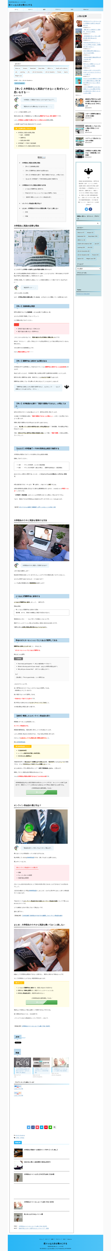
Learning (22, 72)
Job (16, 72)
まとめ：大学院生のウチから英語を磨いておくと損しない (39, 208)
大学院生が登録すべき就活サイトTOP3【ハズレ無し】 (41, 1150)
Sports (66, 72)
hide (44, 157)
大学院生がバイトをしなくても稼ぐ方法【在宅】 (36, 1026)
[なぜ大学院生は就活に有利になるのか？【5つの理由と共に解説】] (22, 1062)
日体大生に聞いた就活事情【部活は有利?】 (37, 1162)
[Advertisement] (41, 1110)
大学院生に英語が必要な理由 (30, 163)
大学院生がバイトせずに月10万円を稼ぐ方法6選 (39, 1174)
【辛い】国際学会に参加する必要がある (35, 170)
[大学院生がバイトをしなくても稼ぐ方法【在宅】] (60, 1062)
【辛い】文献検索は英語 (31, 166)
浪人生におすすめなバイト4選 (33, 1214)
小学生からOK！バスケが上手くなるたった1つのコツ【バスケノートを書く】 (92, 72)
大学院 (17, 1137)
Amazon (25, 68)
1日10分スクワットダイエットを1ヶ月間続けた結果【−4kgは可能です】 (92, 23)
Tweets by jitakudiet (83, 294)
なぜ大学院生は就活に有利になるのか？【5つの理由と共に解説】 (22, 1070)
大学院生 (22, 1137)
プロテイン (58, 9)
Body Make (41, 68)
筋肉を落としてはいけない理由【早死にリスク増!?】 (93, 128)
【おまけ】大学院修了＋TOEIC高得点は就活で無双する (40, 179)
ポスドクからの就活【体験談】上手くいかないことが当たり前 (37, 507)
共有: (25, 212)
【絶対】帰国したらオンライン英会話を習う (37, 197)
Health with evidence (61, 68)
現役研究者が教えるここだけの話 (55, 1246)
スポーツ (30, 9)
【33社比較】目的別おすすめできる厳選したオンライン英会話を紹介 (42, 915)
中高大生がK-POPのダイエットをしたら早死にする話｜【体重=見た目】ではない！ (92, 44)
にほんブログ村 (18, 1089)
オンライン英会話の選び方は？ (31, 203)
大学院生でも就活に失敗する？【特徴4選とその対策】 (93, 153)
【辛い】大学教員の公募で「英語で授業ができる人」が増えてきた (43, 175)
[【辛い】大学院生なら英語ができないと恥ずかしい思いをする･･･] (41, 1127)
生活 (72, 9)
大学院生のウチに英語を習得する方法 (33, 185)
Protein (59, 72)
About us (85, 9)
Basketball (33, 68)
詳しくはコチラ (40, 792)
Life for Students (50, 72)
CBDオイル (50, 68)
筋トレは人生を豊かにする (20, 5)
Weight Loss (18, 75)
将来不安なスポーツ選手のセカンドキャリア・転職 (34, 1228)
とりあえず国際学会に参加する (33, 189)
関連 (25, 216)
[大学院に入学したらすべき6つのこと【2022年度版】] (41, 1062)
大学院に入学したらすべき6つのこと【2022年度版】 (41, 1070)
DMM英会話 (32, 890)
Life (29, 72)
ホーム (16, 9)
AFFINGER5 (68, 1248)
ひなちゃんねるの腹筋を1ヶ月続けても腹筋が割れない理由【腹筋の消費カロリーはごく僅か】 (92, 80)
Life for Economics (37, 72)
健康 (44, 9)
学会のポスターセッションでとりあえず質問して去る (40, 193)
